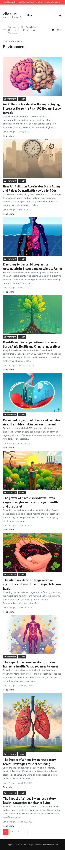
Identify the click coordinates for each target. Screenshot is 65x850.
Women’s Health (15, 27)
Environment (10, 99)
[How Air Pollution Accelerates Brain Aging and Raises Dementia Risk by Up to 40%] (32, 158)
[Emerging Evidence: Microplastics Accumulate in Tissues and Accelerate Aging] (32, 236)
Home (6, 41)
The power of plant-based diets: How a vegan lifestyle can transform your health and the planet (30, 502)
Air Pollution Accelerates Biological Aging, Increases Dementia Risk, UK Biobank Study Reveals (32, 108)
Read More (8, 136)
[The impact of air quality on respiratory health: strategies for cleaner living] (32, 722)
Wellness (12, 33)
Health (22, 99)
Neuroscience (14, 30)
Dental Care (31, 27)
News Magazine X (50, 845)
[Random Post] (53, 30)
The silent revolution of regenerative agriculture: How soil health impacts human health (32, 584)
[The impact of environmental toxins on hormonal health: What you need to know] (32, 634)
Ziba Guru (10, 14)
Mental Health (29, 30)
